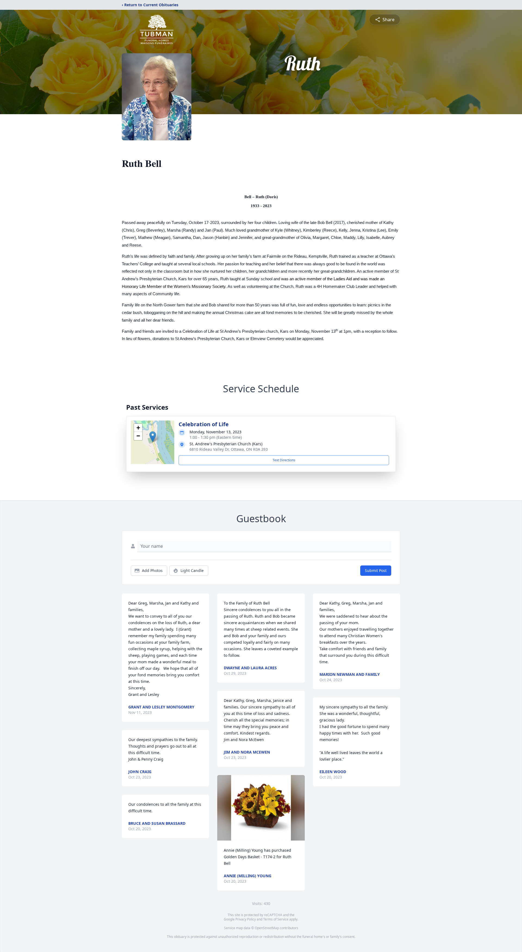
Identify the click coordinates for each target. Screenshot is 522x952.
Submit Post (376, 570)
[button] (152, 436)
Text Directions (284, 460)
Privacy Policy (245, 919)
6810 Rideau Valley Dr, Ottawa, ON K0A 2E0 (228, 449)
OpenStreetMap (267, 928)
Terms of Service (275, 919)
